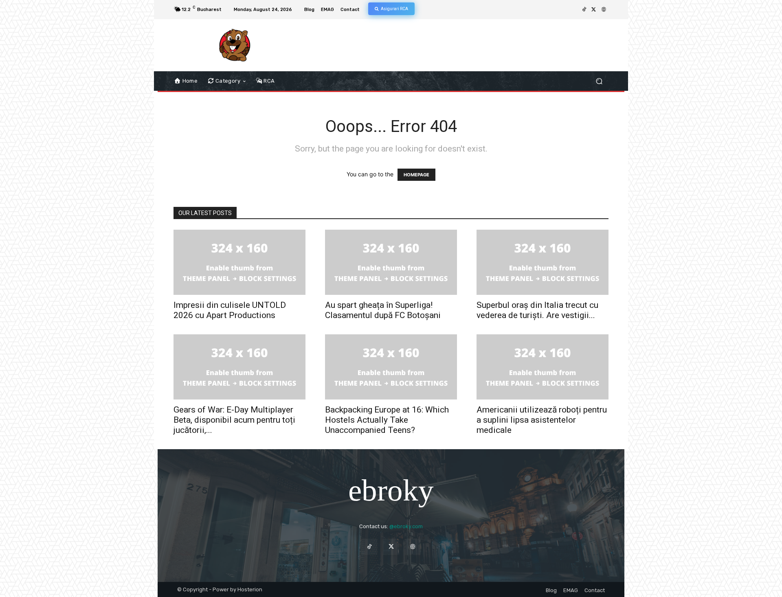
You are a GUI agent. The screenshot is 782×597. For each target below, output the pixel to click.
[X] (594, 10)
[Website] (603, 10)
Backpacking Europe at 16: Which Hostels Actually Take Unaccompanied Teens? (387, 420)
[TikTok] (584, 10)
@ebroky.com (406, 526)
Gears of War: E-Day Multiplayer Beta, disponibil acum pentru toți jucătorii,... (234, 420)
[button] (598, 81)
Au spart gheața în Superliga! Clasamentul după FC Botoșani (383, 310)
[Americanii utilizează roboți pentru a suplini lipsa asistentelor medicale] (542, 366)
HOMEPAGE (416, 175)
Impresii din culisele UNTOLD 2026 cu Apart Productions (230, 310)
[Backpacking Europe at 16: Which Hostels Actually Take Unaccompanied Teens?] (391, 366)
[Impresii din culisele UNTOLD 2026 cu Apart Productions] (239, 262)
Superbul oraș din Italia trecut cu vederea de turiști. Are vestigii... (537, 310)
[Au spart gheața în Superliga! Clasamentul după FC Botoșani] (391, 262)
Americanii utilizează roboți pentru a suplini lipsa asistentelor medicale (542, 420)
